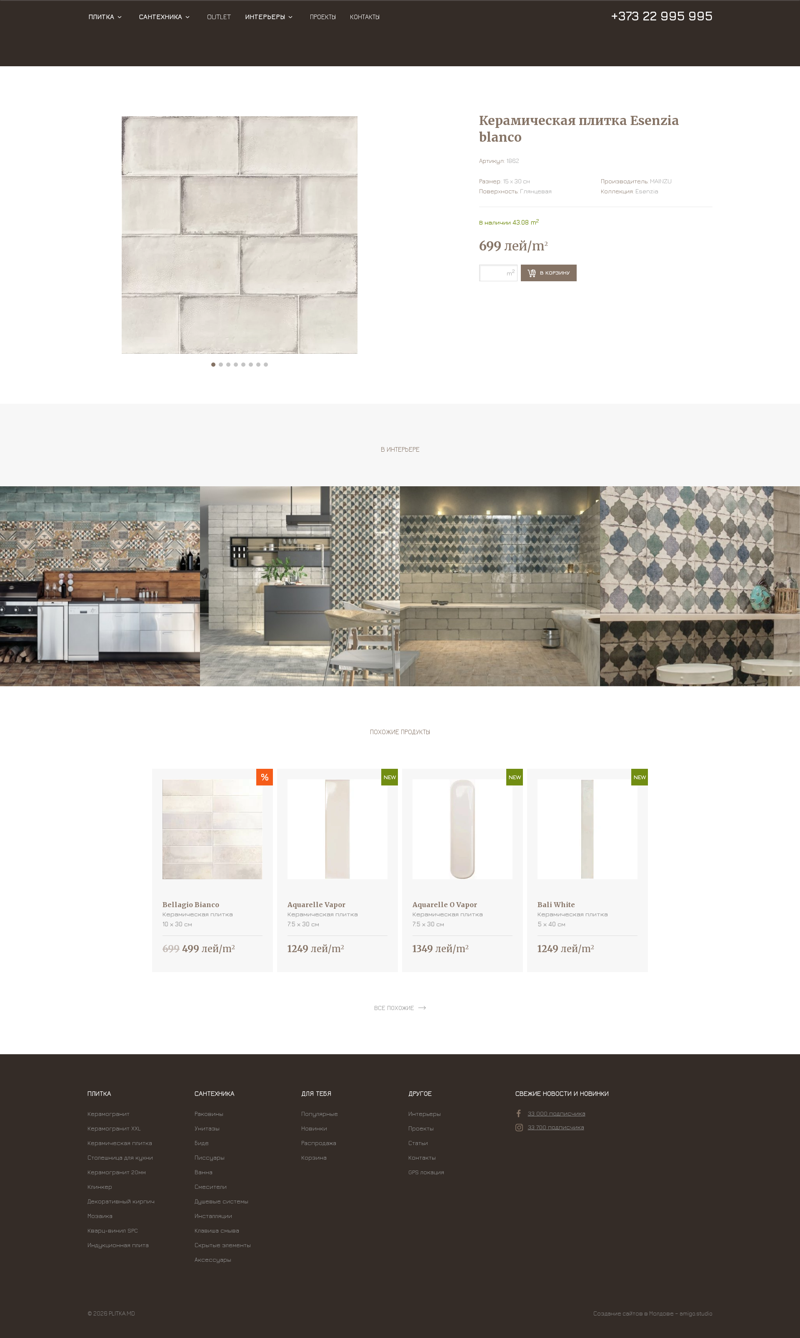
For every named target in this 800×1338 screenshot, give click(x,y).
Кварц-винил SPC (113, 1230)
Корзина (314, 1157)
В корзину (554, 272)
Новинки (314, 1128)
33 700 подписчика (556, 1126)
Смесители (211, 1186)
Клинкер (100, 1186)
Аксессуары (213, 1259)
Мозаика (100, 1215)
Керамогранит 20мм (117, 1171)
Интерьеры (265, 16)
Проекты (323, 16)
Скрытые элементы (223, 1244)
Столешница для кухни (120, 1157)
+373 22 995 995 (661, 15)
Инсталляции (213, 1215)
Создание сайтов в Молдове (633, 1313)
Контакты (365, 16)
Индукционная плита (118, 1244)
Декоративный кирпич (121, 1201)
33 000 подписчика (556, 1113)
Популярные (319, 1113)
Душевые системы (221, 1201)
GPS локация (426, 1171)
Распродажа (318, 1142)
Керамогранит (109, 1113)
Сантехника (160, 16)
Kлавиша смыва (217, 1230)
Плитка (101, 16)
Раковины (209, 1113)
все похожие (394, 1007)
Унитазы (207, 1128)
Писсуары (210, 1157)
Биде (202, 1142)
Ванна (203, 1171)
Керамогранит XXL (114, 1128)
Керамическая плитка (120, 1142)
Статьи (418, 1142)
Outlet (219, 16)
